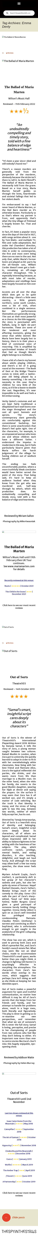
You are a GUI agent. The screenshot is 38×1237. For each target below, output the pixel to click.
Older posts (15, 1217)
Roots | (19, 586)
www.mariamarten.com (21, 566)
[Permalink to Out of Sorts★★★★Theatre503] (3, 643)
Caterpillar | (19, 1130)
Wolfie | (19, 1165)
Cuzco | (19, 1159)
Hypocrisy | (19, 1145)
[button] (19, 3)
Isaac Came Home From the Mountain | (19, 1122)
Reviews (10, 53)
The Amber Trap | (19, 1170)
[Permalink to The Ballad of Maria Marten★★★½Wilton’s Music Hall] (3, 53)
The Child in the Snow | (19, 592)
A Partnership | (19, 1181)
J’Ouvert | (19, 1176)
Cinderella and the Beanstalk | (19, 1152)
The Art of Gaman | (19, 1138)
